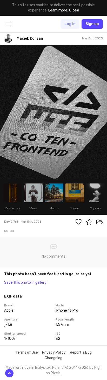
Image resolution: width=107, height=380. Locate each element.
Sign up (92, 24)
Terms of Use (27, 352)
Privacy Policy (54, 352)
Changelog (53, 358)
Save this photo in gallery (25, 282)
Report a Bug (81, 352)
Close (74, 10)
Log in (70, 24)
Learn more (57, 10)
